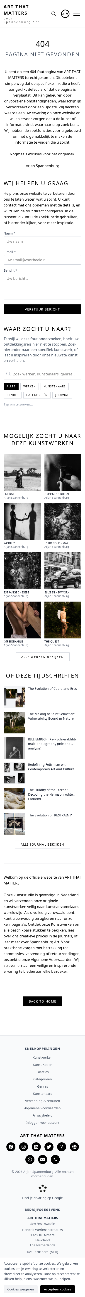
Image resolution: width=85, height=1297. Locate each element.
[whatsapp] (29, 1159)
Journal (62, 395)
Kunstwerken (43, 1057)
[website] (74, 1146)
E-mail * (10, 252)
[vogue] (61, 1146)
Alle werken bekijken (42, 656)
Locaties (42, 1072)
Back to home (42, 1001)
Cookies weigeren (20, 1289)
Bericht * (10, 270)
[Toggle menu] (76, 13)
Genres (13, 395)
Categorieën (37, 395)
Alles (11, 386)
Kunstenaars (55, 386)
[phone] (55, 1159)
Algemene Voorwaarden (42, 1108)
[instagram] (23, 1146)
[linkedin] (36, 1146)
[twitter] (48, 1146)
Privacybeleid (42, 1115)
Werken (29, 386)
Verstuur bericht (42, 309)
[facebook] (10, 1146)
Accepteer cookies (57, 1289)
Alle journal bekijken (42, 844)
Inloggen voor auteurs (43, 1122)
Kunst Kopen (42, 1064)
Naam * (9, 233)
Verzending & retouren (42, 1101)
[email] (42, 1159)
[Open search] (53, 13)
